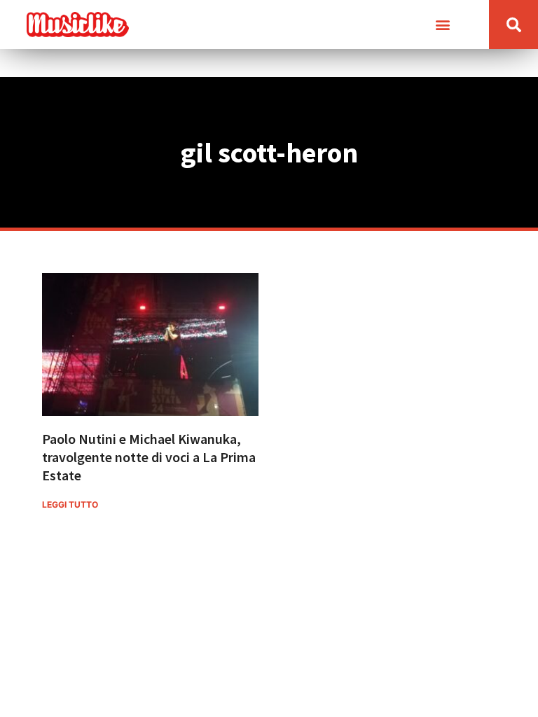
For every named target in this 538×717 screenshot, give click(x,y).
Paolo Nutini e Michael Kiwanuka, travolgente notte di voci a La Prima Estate (149, 457)
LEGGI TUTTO (70, 504)
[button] (442, 24)
